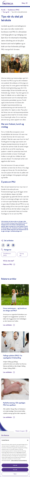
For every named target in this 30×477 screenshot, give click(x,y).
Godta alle (15, 465)
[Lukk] (27, 440)
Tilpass (15, 474)
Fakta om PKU (7, 264)
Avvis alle (15, 469)
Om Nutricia (5, 435)
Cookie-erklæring (14, 460)
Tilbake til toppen (20, 431)
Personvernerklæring (22, 460)
